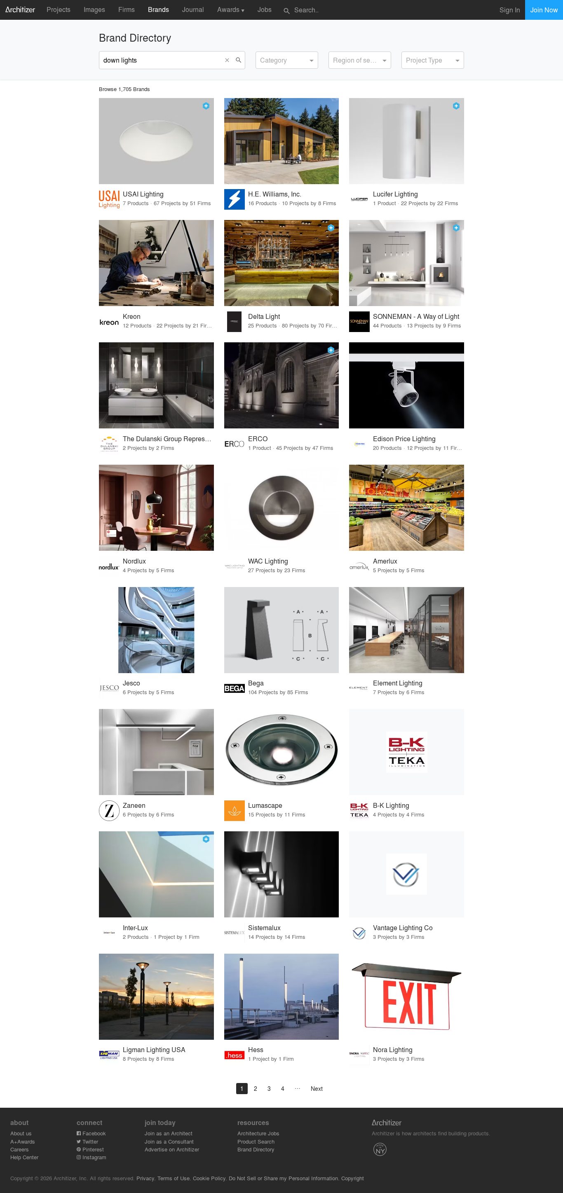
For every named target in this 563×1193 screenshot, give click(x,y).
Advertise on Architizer (172, 1149)
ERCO (257, 438)
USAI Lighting (143, 194)
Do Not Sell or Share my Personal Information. (284, 1178)
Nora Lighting (393, 1049)
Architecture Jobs (258, 1133)
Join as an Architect (168, 1133)
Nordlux (134, 561)
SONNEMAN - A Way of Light (416, 316)
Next (317, 1088)
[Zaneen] (156, 752)
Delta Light (264, 316)
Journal (193, 9)
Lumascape (265, 805)
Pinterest (92, 1149)
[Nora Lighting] (406, 997)
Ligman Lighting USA (154, 1049)
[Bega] (281, 630)
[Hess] (281, 997)
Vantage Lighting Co (403, 927)
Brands (158, 9)
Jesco (131, 683)
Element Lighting (397, 683)
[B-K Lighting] (406, 752)
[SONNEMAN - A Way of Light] (406, 263)
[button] (229, 60)
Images (94, 9)
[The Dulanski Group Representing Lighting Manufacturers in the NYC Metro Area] (156, 385)
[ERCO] (281, 385)
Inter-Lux (135, 927)
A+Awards (22, 1141)
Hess (255, 1049)
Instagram (93, 1157)
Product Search (255, 1141)
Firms (126, 9)
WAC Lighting (268, 561)
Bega (256, 683)
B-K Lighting (391, 805)
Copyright (352, 1178)
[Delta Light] (281, 263)
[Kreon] (156, 263)
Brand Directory (255, 1149)
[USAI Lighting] (156, 141)
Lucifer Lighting (395, 194)
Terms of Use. (174, 1178)
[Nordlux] (156, 508)
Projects (58, 9)
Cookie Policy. (210, 1178)
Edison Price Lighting (404, 438)
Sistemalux (264, 927)
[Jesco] (156, 630)
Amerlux (385, 561)
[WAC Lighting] (281, 508)
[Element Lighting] (406, 630)
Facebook (93, 1133)
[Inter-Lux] (156, 874)
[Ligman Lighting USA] (156, 997)
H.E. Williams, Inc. (274, 194)
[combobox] (287, 60)
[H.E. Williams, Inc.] (281, 141)
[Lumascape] (281, 752)
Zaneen (134, 805)
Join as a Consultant (169, 1141)
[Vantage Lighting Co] (406, 874)
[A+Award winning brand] (206, 105)
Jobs (265, 9)
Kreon (132, 316)
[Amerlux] (406, 508)
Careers (19, 1149)
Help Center (24, 1157)
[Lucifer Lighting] (406, 141)
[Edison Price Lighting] (406, 385)
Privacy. (146, 1178)
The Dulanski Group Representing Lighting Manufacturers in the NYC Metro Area (168, 438)
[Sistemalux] (281, 874)
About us (21, 1133)
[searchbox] (262, 59)
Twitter (89, 1141)
